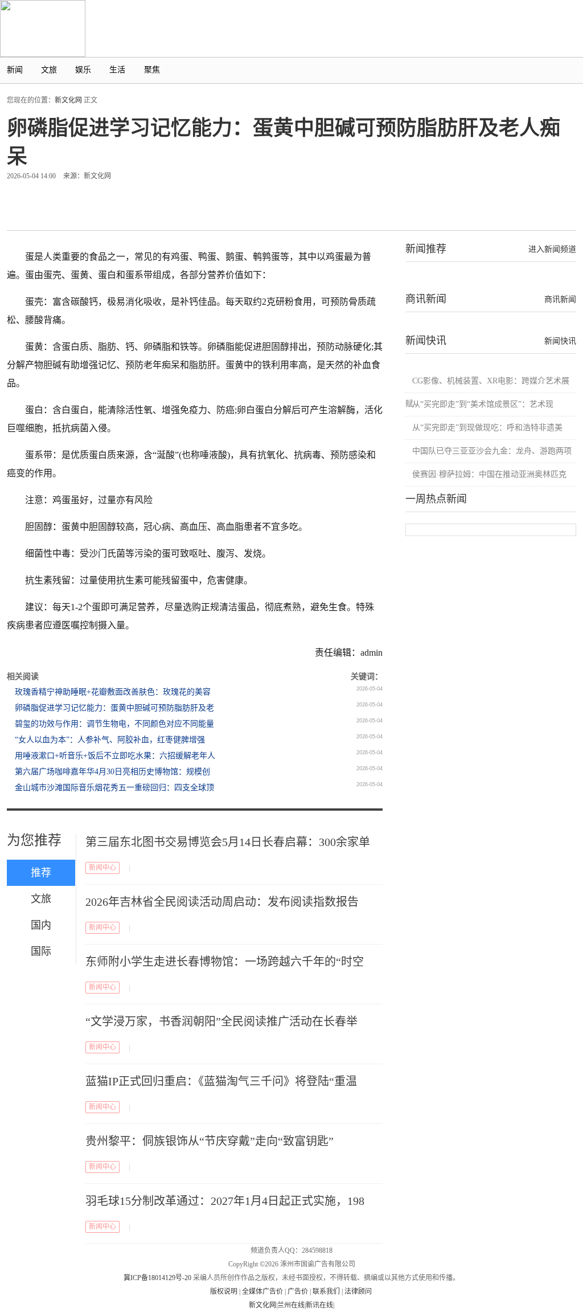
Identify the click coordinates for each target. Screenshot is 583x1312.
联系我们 (326, 1291)
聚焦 (152, 70)
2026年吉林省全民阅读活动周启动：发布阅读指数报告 (222, 902)
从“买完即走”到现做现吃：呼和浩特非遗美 (487, 427)
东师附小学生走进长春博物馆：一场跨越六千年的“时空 (224, 961)
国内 (41, 925)
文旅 (49, 70)
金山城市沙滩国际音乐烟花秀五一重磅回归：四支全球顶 (114, 787)
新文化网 (68, 100)
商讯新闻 (560, 299)
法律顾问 (358, 1291)
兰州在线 (291, 1305)
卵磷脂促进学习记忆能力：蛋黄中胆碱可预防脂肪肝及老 (114, 708)
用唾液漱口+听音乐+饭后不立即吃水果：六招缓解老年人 (115, 755)
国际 (41, 951)
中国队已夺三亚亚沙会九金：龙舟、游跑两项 (492, 451)
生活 (117, 70)
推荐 (41, 872)
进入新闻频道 (552, 249)
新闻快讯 (560, 341)
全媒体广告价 (262, 1291)
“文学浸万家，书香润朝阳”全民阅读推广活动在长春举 (221, 1021)
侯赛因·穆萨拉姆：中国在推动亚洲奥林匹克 (489, 474)
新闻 (15, 70)
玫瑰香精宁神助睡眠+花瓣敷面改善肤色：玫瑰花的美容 (113, 692)
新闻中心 (102, 868)
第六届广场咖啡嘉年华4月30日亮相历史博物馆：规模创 (112, 771)
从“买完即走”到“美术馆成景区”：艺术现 (482, 404)
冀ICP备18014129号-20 (157, 1278)
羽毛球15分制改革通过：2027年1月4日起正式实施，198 (224, 1201)
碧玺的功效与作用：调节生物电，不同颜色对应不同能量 (114, 724)
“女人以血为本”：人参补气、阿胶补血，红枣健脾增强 (110, 739)
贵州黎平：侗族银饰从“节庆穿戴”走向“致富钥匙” (209, 1141)
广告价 (298, 1291)
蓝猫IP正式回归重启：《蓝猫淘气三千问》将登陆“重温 (221, 1081)
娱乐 (83, 70)
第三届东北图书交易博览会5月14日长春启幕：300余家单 (227, 842)
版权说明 (223, 1291)
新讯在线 (319, 1305)
